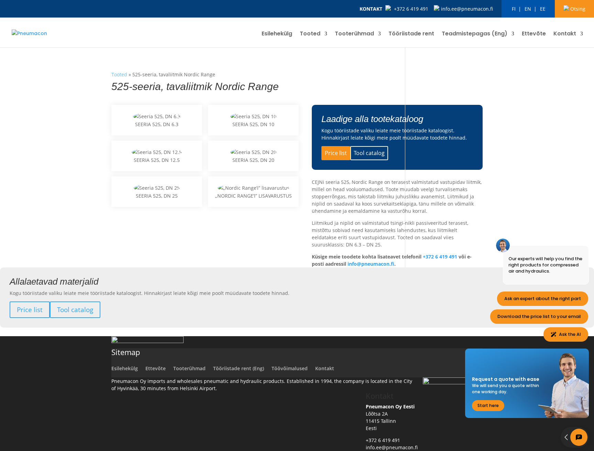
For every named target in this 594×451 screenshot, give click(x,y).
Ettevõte (534, 34)
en (528, 9)
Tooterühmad (354, 34)
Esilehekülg (277, 34)
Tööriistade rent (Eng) (238, 368)
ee (543, 9)
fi (514, 9)
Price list (336, 153)
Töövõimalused (290, 368)
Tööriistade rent (411, 34)
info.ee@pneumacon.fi (467, 9)
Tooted (310, 34)
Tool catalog (369, 153)
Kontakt (371, 9)
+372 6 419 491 (411, 9)
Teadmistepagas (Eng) (474, 34)
